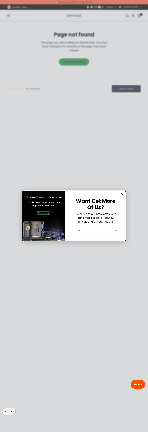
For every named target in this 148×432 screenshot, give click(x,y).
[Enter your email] (115, 230)
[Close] (122, 194)
